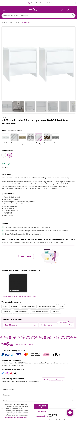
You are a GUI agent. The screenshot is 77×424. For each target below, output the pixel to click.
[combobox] (38, 15)
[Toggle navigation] (4, 10)
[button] (5, 140)
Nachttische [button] (55, 311)
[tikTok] (15, 373)
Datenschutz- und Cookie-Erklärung (16, 417)
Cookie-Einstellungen (42, 416)
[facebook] (3, 373)
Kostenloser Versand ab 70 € (41, 3)
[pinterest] (11, 373)
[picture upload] (50, 256)
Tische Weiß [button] (7, 311)
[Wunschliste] (67, 9)
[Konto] (62, 9)
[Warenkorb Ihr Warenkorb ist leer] (73, 9)
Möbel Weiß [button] (14, 306)
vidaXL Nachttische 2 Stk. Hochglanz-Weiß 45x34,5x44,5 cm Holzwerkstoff (35, 122)
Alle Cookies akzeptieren (42, 406)
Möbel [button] (5, 306)
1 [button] (3, 155)
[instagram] (7, 373)
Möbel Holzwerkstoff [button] (28, 306)
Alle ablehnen (42, 411)
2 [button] (9, 155)
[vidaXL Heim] (33, 9)
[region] (25, 411)
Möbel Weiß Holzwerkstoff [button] (47, 306)
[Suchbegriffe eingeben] (72, 15)
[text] (6, 164)
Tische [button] (61, 306)
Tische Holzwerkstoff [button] (20, 311)
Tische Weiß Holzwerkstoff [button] (39, 311)
